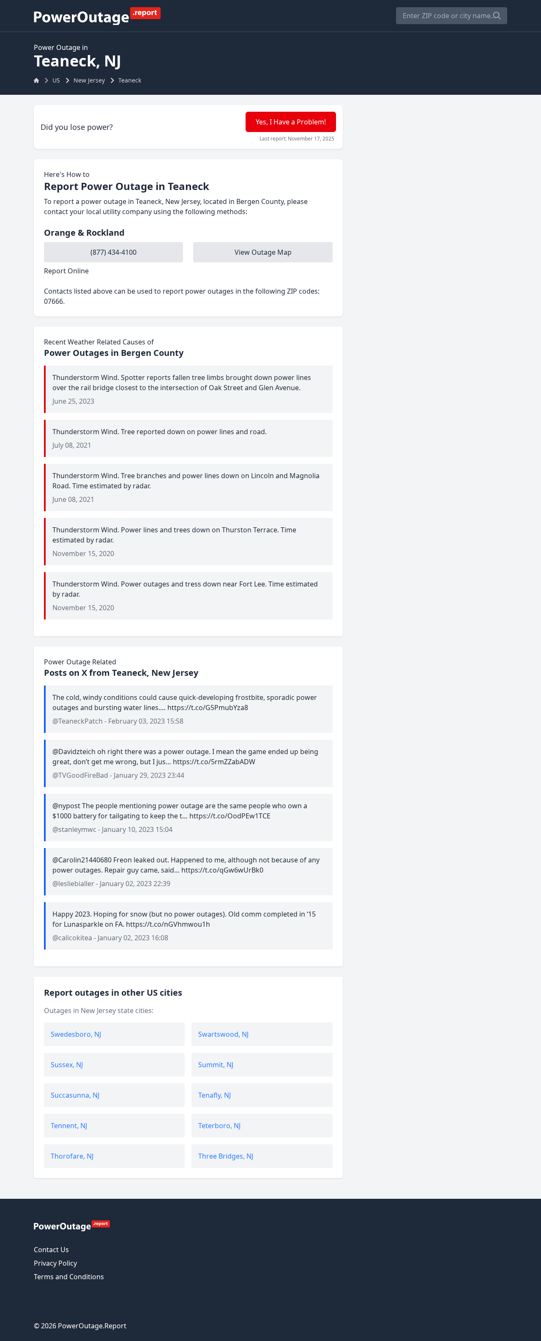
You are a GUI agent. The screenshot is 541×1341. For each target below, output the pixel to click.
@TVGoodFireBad (80, 775)
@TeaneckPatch (77, 721)
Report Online (66, 270)
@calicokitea (72, 937)
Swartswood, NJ (223, 1034)
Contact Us (51, 1249)
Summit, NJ (215, 1064)
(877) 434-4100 (113, 252)
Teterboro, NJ (219, 1125)
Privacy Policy (55, 1263)
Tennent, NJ (69, 1125)
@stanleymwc (74, 829)
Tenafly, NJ (214, 1095)
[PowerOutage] (72, 1225)
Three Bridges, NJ (225, 1156)
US (56, 80)
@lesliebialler (73, 883)
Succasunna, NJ (75, 1095)
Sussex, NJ (67, 1064)
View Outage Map (263, 252)
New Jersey (89, 80)
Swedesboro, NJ (76, 1034)
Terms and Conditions (69, 1276)
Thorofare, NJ (72, 1156)
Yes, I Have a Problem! (291, 122)
